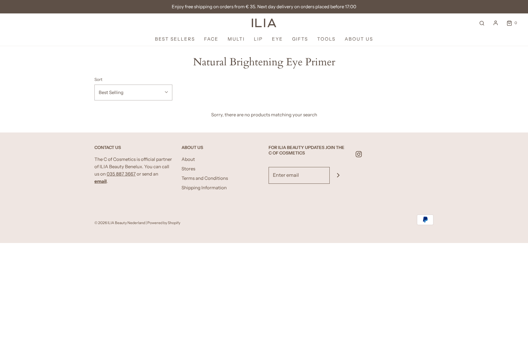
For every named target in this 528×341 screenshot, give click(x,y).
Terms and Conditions (205, 178)
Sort (98, 79)
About (188, 159)
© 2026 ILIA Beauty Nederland (120, 222)
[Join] (338, 175)
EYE (277, 39)
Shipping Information (204, 187)
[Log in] (495, 23)
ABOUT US (359, 39)
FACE (211, 39)
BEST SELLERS (175, 39)
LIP (258, 39)
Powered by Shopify (163, 222)
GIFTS (300, 39)
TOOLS (326, 39)
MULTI (236, 39)
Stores (188, 169)
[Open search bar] (481, 23)
